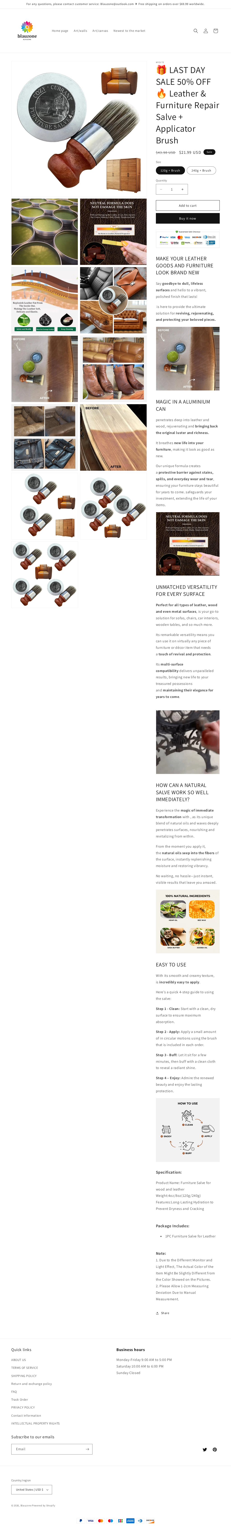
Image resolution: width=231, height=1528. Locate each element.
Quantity (161, 180)
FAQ (14, 1392)
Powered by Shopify (43, 1505)
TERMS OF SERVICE (24, 1368)
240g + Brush (201, 170)
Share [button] (165, 1313)
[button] (196, 31)
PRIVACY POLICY (23, 1407)
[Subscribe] (87, 1449)
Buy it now (187, 218)
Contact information (26, 1415)
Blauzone (26, 1505)
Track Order (19, 1399)
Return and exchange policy (31, 1384)
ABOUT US (18, 1360)
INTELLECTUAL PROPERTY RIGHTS (35, 1423)
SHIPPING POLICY (24, 1376)
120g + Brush (170, 170)
